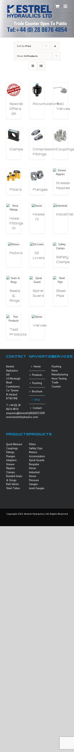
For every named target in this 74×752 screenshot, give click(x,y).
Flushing (37, 383)
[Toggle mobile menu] (66, 6)
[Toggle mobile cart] (57, 6)
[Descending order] (55, 46)
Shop (37, 399)
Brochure (37, 391)
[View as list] (41, 66)
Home (37, 366)
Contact (37, 408)
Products (37, 375)
